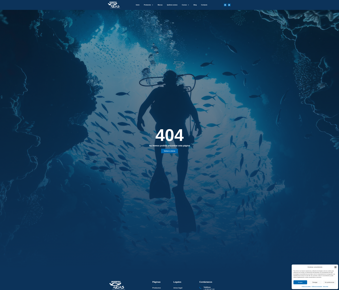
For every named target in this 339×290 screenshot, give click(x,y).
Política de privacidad (317, 286)
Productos (147, 5)
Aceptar (300, 282)
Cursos (184, 5)
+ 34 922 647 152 (209, 289)
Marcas (160, 5)
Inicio (137, 5)
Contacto (204, 5)
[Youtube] (229, 5)
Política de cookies (306, 286)
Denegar (314, 282)
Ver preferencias (329, 282)
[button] (335, 267)
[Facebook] (225, 5)
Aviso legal (325, 286)
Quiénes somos (172, 5)
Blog (195, 5)
